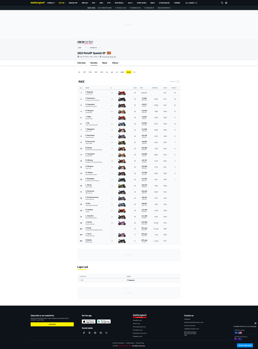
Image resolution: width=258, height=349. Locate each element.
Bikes (153, 3)
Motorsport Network (125, 346)
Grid (122, 72)
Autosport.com (137, 330)
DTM (108, 3)
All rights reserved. (138, 346)
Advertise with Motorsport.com (193, 322)
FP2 (90, 72)
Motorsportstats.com (139, 333)
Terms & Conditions (118, 343)
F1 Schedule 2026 (120, 8)
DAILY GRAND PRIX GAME (105, 8)
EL (79, 72)
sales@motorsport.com (191, 329)
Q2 (112, 72)
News (104, 63)
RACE (129, 72)
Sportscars (141, 3)
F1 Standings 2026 (135, 8)
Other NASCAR (164, 3)
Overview (81, 63)
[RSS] (106, 333)
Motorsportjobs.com (139, 327)
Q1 (107, 72)
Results (94, 63)
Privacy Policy (140, 343)
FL (134, 72)
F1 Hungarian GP (149, 8)
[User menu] (226, 3)
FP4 (101, 72)
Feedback (187, 319)
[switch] (174, 81)
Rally (130, 3)
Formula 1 (50, 3)
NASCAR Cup (73, 3)
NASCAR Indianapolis (164, 8)
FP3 (96, 72)
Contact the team (189, 325)
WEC (93, 3)
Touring (177, 3)
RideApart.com (137, 336)
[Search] (222, 3)
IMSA (101, 3)
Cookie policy (130, 343)
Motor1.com (136, 323)
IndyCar (85, 3)
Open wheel (119, 3)
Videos (115, 63)
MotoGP (61, 3)
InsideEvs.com (137, 320)
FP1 (84, 72)
